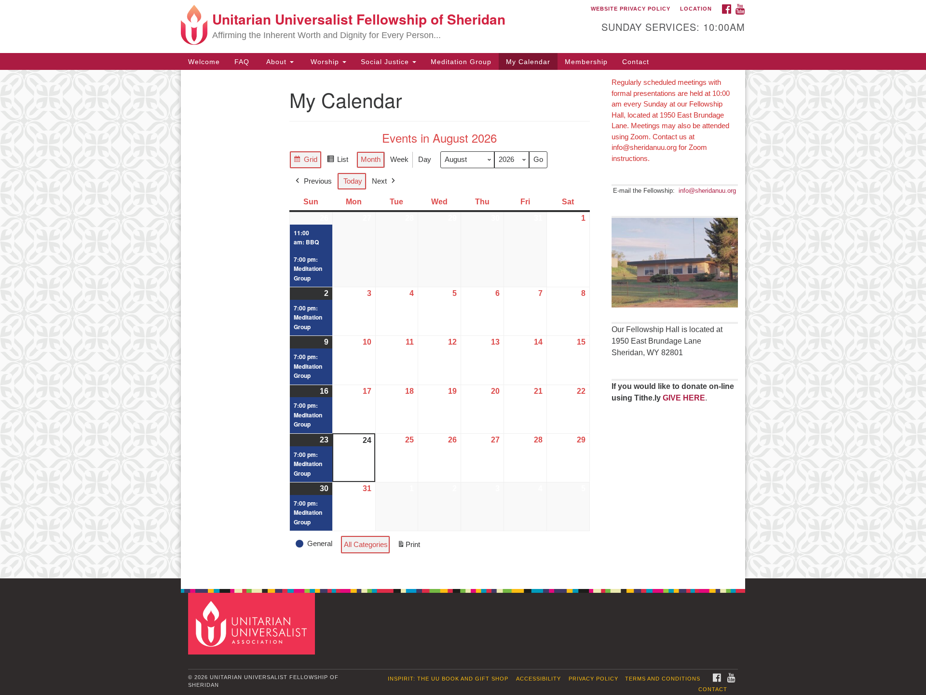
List (337, 161)
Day (424, 159)
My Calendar (528, 62)
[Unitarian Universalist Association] (252, 623)
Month (371, 159)
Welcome (204, 62)
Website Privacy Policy (630, 9)
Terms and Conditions (662, 679)
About (276, 62)
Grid (305, 161)
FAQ (241, 62)
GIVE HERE (684, 398)
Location (696, 9)
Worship (324, 62)
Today (352, 181)
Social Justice (386, 62)
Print (408, 547)
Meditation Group (461, 62)
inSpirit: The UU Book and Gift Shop (448, 679)
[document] (463, 324)
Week (399, 159)
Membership (586, 62)
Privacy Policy (593, 679)
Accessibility (538, 679)
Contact (635, 62)
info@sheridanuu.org (707, 190)
